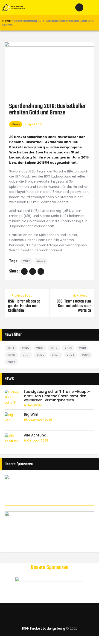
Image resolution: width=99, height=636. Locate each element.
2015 (25, 348)
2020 (11, 355)
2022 (40, 355)
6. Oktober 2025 (36, 440)
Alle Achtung (35, 435)
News (16, 124)
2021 (26, 355)
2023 (55, 355)
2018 (68, 348)
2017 (26, 261)
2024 (71, 355)
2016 (39, 348)
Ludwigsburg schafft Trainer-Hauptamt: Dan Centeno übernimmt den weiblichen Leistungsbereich (57, 396)
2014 (11, 348)
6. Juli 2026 (32, 405)
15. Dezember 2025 (38, 419)
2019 (82, 348)
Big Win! (31, 414)
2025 (86, 355)
